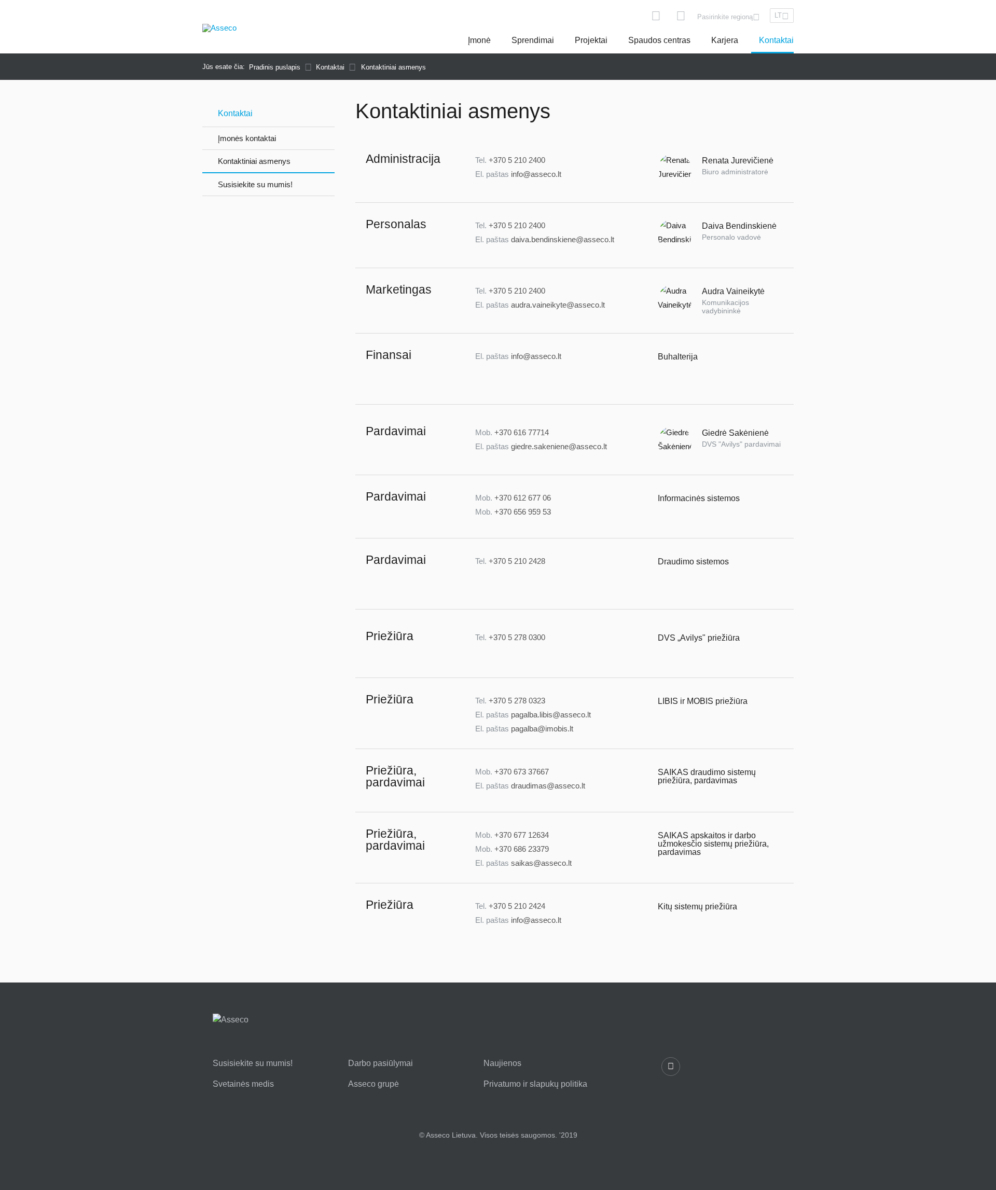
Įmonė (479, 40)
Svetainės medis (243, 1084)
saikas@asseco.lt (541, 863)
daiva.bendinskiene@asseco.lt (562, 239)
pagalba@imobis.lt (542, 728)
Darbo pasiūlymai (380, 1063)
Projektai (591, 40)
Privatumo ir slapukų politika (535, 1084)
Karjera (724, 40)
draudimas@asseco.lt (548, 785)
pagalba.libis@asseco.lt (551, 714)
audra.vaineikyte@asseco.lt (558, 304)
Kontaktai (776, 40)
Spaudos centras (659, 40)
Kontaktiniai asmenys (254, 161)
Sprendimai (532, 40)
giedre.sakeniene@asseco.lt (559, 446)
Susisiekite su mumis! (255, 184)
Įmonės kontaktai (247, 138)
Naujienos (502, 1063)
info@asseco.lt (536, 174)
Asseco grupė (373, 1084)
